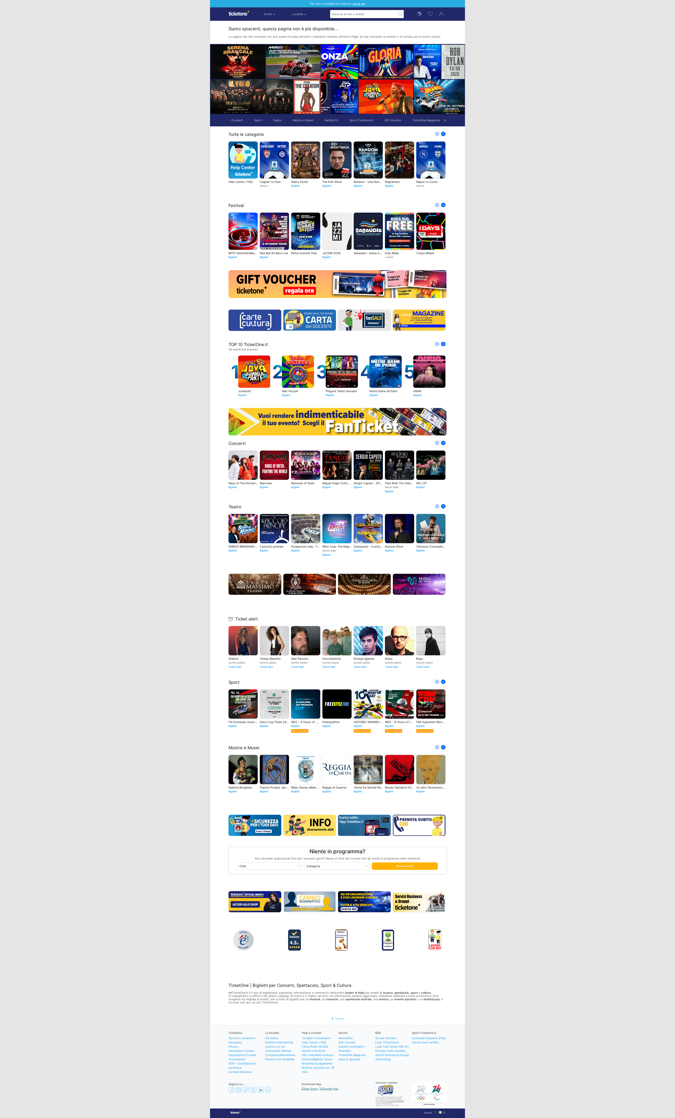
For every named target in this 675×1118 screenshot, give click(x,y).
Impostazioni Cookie (242, 1055)
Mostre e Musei (303, 120)
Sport (258, 120)
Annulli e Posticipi (313, 1051)
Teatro (277, 120)
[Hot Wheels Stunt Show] (348, 96)
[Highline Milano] (417, 96)
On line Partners (386, 1038)
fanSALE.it (331, 120)
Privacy (233, 1046)
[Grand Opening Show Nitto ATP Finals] (334, 61)
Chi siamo (271, 1038)
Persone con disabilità (279, 1059)
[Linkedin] (260, 1089)
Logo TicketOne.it (387, 1042)
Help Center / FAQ (314, 1042)
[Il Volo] (238, 96)
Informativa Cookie (241, 1051)
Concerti (237, 120)
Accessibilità (237, 1059)
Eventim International (279, 1042)
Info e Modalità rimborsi (318, 1055)
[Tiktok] (246, 1089)
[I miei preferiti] (430, 13)
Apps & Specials (349, 1059)
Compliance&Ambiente (280, 1055)
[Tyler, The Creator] (307, 96)
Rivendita (345, 1051)
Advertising (383, 1059)
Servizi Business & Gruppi (392, 1055)
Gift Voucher (392, 120)
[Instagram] (239, 1089)
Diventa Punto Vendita (390, 1051)
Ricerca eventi (405, 866)
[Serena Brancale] (238, 61)
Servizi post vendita (425, 1042)
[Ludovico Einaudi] (445, 61)
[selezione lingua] (419, 13)
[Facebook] (231, 1089)
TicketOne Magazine (426, 120)
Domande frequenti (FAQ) (429, 1038)
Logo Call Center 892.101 (392, 1046)
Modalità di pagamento (317, 1063)
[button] (325, 79)
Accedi (428, 1112)
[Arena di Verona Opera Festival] (458, 96)
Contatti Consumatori (316, 1038)
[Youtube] (268, 1089)
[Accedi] (441, 13)
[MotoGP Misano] (293, 61)
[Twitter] (253, 1089)
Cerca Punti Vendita (315, 1046)
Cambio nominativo (352, 1046)
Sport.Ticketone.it (361, 120)
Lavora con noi (275, 1046)
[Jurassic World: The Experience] (403, 61)
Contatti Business (240, 1072)
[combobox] (363, 14)
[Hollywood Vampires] (279, 96)
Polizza (317, 1059)
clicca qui (358, 3)
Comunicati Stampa (278, 1051)
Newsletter (346, 1038)
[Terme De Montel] (390, 96)
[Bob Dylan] (362, 61)
